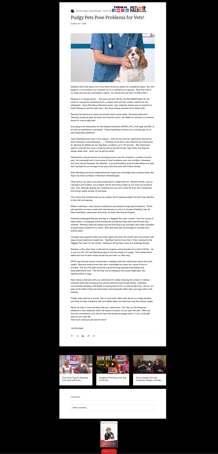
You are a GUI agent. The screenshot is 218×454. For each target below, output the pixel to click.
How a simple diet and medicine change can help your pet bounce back (148, 378)
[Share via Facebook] (72, 336)
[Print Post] (94, 336)
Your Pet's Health (77, 328)
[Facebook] (113, 10)
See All (163, 351)
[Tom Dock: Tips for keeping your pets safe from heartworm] (75, 364)
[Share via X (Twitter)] (77, 336)
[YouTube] (118, 10)
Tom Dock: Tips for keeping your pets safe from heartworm (75, 378)
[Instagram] (122, 10)
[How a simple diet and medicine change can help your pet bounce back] (149, 364)
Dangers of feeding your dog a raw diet (112, 378)
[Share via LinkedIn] (83, 336)
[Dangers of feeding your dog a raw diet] (112, 364)
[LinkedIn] (127, 10)
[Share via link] (88, 336)
